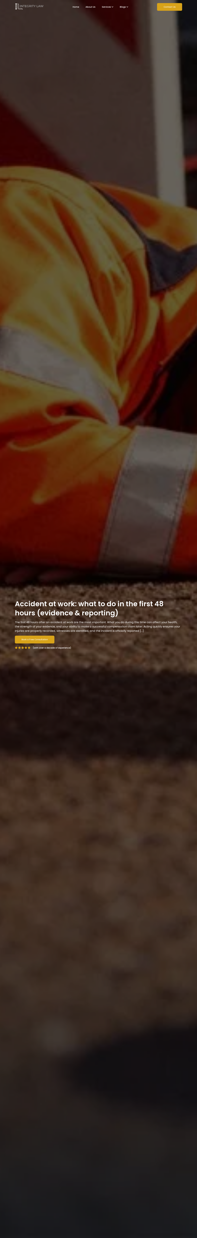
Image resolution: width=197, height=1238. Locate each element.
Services (106, 6)
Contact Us (170, 6)
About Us (90, 6)
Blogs (123, 6)
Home (76, 6)
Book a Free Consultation (34, 639)
